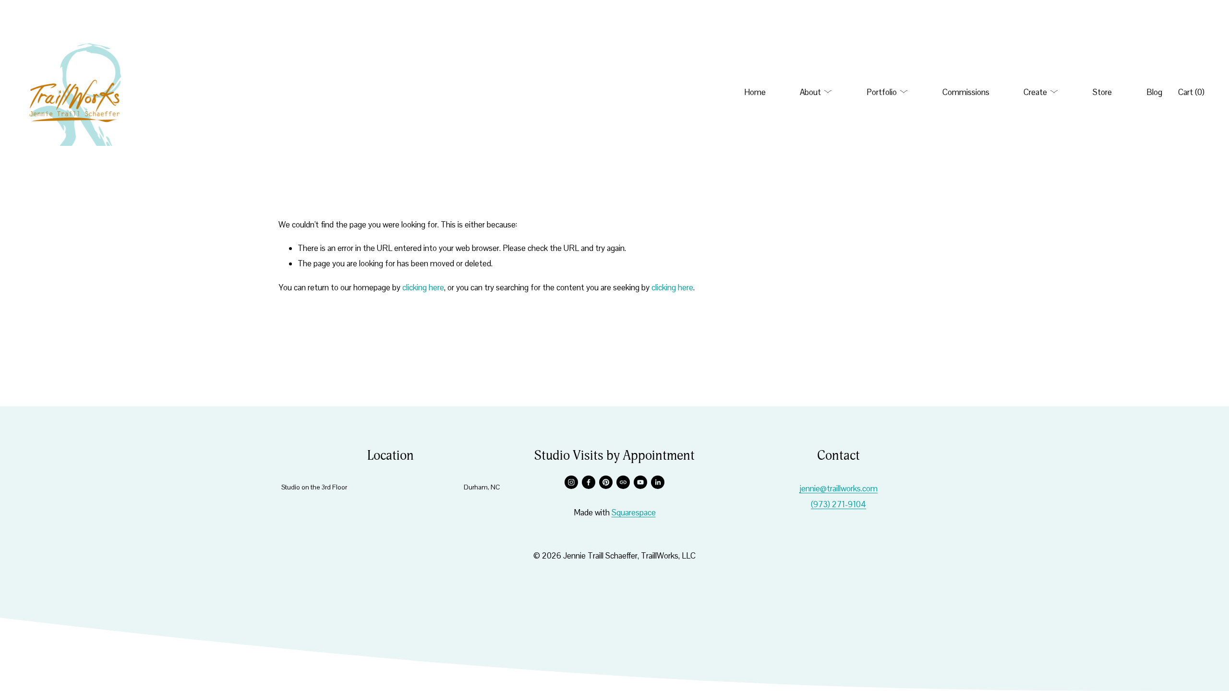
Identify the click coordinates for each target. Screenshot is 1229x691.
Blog (1154, 92)
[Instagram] (571, 482)
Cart (1191, 92)
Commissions (965, 92)
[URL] (623, 482)
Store (1102, 92)
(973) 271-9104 (838, 504)
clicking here (423, 287)
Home (755, 92)
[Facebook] (588, 482)
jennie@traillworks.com (838, 488)
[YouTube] (640, 482)
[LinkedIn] (657, 482)
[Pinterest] (606, 482)
